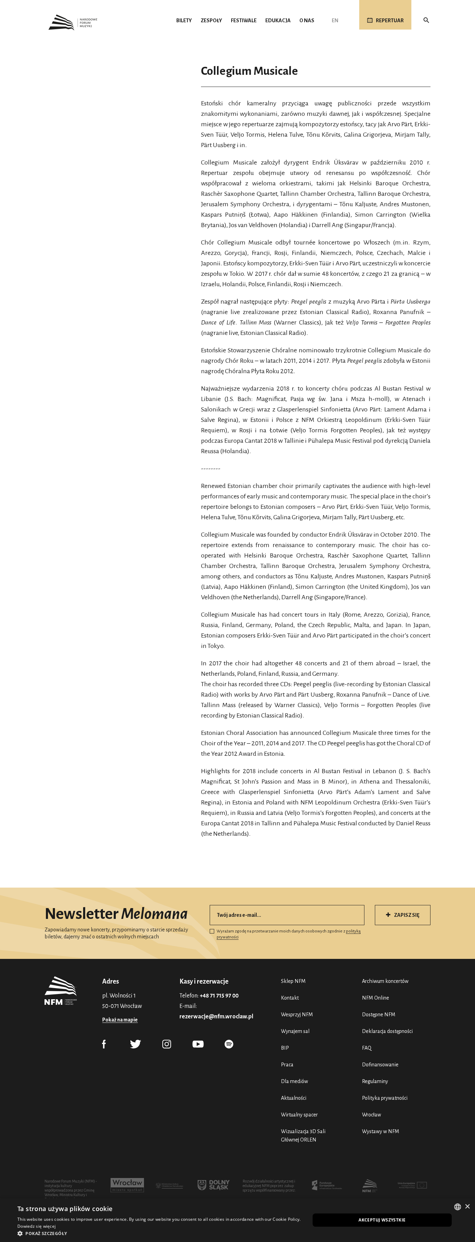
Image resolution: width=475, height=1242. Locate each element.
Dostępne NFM (378, 1014)
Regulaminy (375, 1081)
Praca (287, 1064)
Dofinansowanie (380, 1064)
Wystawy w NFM (380, 1131)
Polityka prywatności (385, 1098)
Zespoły (211, 20)
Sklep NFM (293, 981)
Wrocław (371, 1114)
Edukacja (278, 20)
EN (335, 20)
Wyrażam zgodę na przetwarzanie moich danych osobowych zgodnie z (289, 934)
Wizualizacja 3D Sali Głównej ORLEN (303, 1136)
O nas (306, 20)
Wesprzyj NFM (297, 1014)
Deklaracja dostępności (387, 1031)
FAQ (366, 1048)
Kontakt (290, 998)
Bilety (184, 20)
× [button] (467, 1206)
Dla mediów (294, 1081)
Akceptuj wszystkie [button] (382, 1220)
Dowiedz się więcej (36, 1226)
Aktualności (293, 1098)
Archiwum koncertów (385, 981)
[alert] (237, 1220)
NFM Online (375, 998)
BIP (285, 1048)
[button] (159, 1233)
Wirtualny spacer (299, 1114)
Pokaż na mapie (120, 1020)
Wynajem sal (295, 1031)
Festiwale (244, 20)
